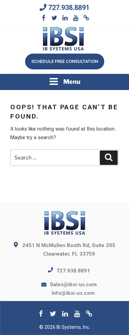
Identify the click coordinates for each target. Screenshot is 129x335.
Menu (71, 81)
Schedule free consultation (64, 61)
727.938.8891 (68, 7)
